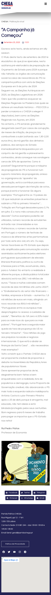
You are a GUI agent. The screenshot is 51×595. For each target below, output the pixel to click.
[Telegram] (25, 552)
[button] (12, 493)
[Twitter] (9, 552)
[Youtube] (14, 552)
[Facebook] (3, 552)
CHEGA (4, 22)
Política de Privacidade (15, 544)
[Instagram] (19, 552)
